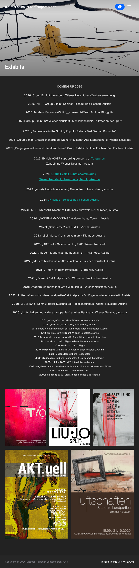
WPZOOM (128, 561)
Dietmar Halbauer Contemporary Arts (30, 6)
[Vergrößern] (41, 393)
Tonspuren (98, 158)
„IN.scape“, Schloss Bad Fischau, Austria (73, 199)
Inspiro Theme (109, 561)
